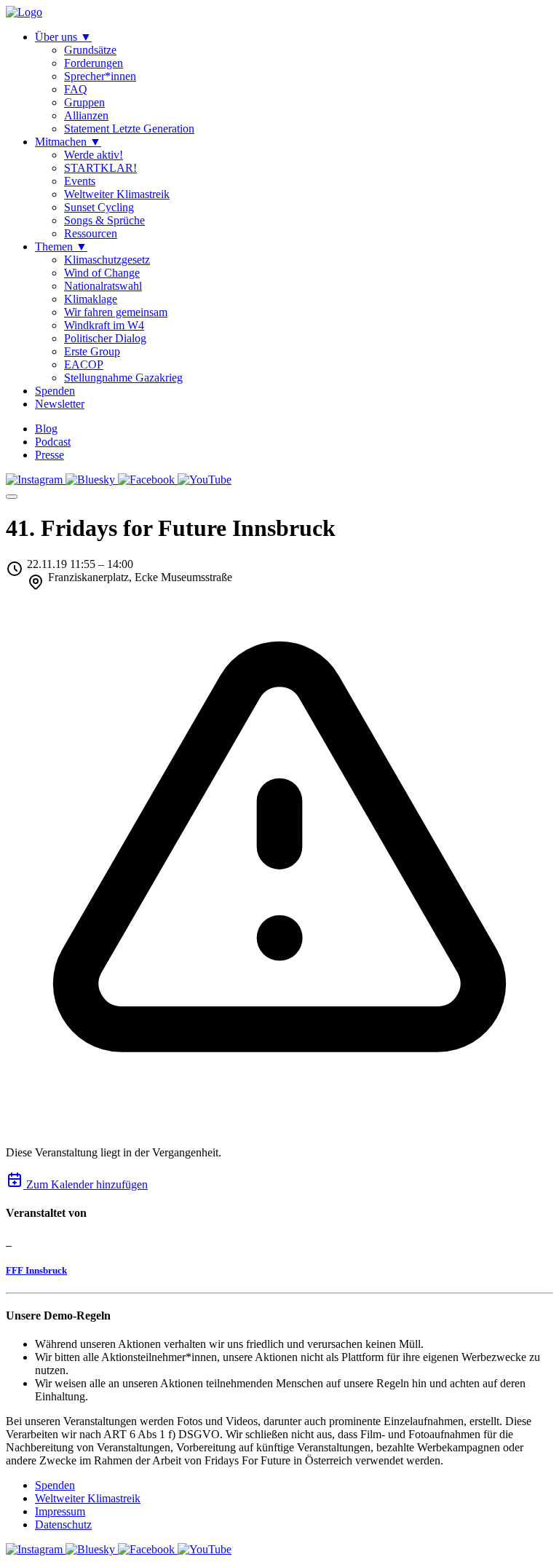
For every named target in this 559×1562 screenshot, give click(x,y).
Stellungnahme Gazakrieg (123, 377)
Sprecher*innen (100, 76)
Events (79, 181)
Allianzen (86, 115)
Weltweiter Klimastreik (117, 194)
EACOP (83, 364)
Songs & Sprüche (104, 220)
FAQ (75, 89)
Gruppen (84, 102)
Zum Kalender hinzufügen (85, 1184)
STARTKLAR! (100, 168)
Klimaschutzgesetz (107, 259)
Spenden (55, 1485)
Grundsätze (90, 50)
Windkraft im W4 (104, 325)
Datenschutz (63, 1524)
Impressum (60, 1511)
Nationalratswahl (103, 286)
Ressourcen (90, 233)
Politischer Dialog (105, 338)
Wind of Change (102, 273)
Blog (46, 428)
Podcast (53, 441)
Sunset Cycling (99, 207)
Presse (49, 455)
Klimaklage (90, 299)
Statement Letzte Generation (129, 128)
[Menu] (11, 496)
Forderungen (93, 63)
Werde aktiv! (93, 155)
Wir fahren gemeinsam (115, 312)
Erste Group (92, 351)
